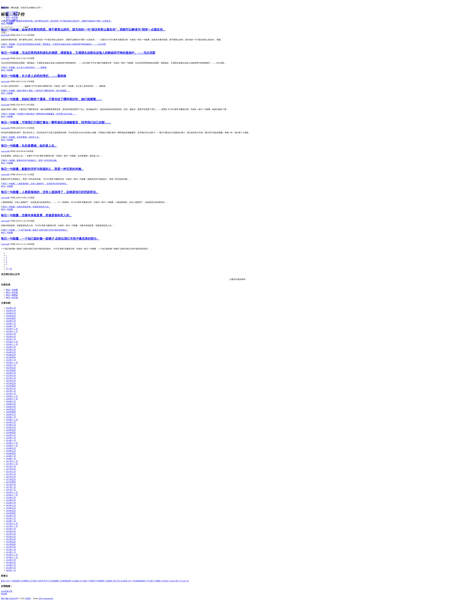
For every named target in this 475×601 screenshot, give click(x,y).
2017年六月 (11, 477)
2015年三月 (11, 547)
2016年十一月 (12, 495)
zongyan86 (5, 35)
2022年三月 (11, 373)
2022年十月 (11, 365)
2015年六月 (11, 539)
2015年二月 (11, 550)
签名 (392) (5, 581)
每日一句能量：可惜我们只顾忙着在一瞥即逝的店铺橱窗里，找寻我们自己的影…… (56, 122)
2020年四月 (11, 412)
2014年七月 (11, 568)
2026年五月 (11, 316)
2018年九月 (11, 448)
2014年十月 (11, 560)
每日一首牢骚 (12, 15)
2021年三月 (11, 388)
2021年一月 (11, 394)
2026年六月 (11, 313)
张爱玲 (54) (103, 581)
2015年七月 (11, 537)
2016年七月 (11, 505)
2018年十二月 (12, 443)
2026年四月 (11, 318)
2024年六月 (11, 352)
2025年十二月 (12, 329)
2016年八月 (11, 503)
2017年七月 (11, 474)
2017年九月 (11, 469)
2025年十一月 (12, 331)
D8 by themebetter (46, 598)
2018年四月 (11, 453)
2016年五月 (11, 511)
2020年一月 (11, 417)
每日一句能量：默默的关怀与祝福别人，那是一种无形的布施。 (42, 168)
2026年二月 (11, 324)
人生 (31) (185, 581)
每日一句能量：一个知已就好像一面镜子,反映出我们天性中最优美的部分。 (50, 238)
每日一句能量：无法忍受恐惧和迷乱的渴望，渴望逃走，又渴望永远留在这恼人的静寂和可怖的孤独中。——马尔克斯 (78, 52)
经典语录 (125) (69, 581)
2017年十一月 (12, 464)
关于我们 (10, 23)
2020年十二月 (12, 396)
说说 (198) (37, 581)
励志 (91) (79, 581)
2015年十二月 (12, 524)
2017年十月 (11, 466)
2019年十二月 (12, 420)
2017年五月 (11, 479)
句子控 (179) (47, 581)
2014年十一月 (12, 557)
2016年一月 (11, 521)
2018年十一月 (12, 446)
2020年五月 (11, 409)
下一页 (9, 269)
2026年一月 (11, 326)
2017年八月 (11, 472)
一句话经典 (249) (17, 581)
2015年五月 (11, 542)
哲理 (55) (94, 581)
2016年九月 (11, 500)
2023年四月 (11, 357)
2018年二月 (11, 456)
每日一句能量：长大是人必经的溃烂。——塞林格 (33, 75)
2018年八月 (11, 451)
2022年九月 (11, 368)
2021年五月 (11, 383)
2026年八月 (11, 308)
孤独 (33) (160, 581)
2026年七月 (11, 311)
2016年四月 (11, 513)
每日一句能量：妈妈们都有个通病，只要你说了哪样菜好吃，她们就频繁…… (51, 99)
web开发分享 (6, 591)
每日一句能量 (12, 12)
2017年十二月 (12, 461)
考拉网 (4, 594)
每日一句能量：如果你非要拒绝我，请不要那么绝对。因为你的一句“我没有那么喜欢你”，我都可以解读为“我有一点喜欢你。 (83, 29)
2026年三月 (11, 321)
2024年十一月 (12, 344)
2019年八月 (11, 422)
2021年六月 (11, 381)
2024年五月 (11, 355)
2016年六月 (11, 508)
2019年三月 (11, 435)
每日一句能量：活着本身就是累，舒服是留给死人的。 (36, 215)
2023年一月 (11, 360)
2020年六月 (11, 407)
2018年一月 (11, 459)
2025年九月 (11, 337)
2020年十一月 (12, 399)
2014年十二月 (12, 555)
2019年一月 (11, 440)
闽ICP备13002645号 (9, 598)
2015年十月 (11, 529)
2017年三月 (11, 485)
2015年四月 (11, 544)
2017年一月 (11, 490)
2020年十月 (11, 401)
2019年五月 (11, 430)
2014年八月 (11, 565)
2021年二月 (11, 391)
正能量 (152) (57, 581)
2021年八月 (11, 378)
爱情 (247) (28, 581)
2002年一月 (11, 570)
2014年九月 (11, 563)
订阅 (3, 32)
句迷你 (4, 8)
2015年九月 (11, 531)
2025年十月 (11, 334)
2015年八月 (11, 534)
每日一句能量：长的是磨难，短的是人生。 (29, 145)
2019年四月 (11, 433)
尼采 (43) (127, 581)
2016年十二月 (12, 492)
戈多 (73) (87, 581)
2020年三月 (11, 414)
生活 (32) (168, 581)
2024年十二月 (12, 342)
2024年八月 (11, 347)
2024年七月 (11, 350)
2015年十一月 (12, 526)
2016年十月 (11, 498)
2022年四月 (11, 370)
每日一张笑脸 (12, 17)
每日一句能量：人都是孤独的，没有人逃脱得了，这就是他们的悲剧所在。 (50, 192)
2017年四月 (11, 482)
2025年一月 (11, 339)
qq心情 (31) (176, 581)
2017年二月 (11, 487)
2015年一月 (11, 552)
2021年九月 (11, 375)
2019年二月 (11, 438)
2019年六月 (11, 427)
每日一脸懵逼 (12, 20)
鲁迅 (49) (112, 581)
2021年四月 (11, 386)
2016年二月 (11, 518)
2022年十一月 (12, 362)
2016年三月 (11, 516)
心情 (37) (152, 581)
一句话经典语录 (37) (140, 581)
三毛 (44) (119, 581)
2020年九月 (11, 404)
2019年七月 (11, 425)
